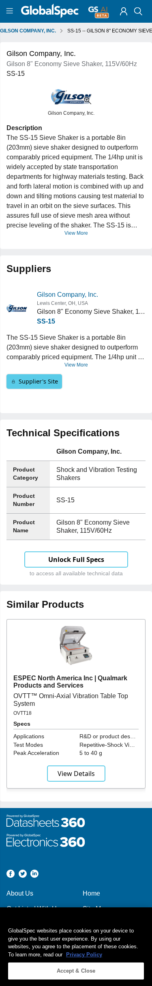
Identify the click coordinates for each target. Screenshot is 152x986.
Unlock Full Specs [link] (76, 559)
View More (76, 233)
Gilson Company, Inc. (67, 294)
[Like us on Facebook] (10, 875)
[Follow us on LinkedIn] (34, 875)
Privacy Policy (84, 955)
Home (91, 893)
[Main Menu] (10, 11)
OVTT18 (22, 713)
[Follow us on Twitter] (23, 875)
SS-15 (46, 321)
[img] (124, 11)
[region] (76, 946)
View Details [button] (76, 773)
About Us (19, 893)
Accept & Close (76, 971)
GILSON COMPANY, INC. (28, 31)
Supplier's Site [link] (38, 381)
